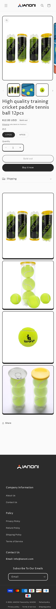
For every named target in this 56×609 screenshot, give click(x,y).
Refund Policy (13, 528)
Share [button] (8, 423)
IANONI (16, 602)
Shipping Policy (14, 535)
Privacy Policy (13, 521)
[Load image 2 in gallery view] (28, 90)
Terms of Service (14, 541)
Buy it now (28, 167)
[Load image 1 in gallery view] (13, 90)
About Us (10, 495)
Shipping (5, 124)
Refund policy (44, 602)
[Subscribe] (44, 577)
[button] (6, 5)
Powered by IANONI (28, 602)
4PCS (24, 135)
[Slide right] (52, 90)
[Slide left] (3, 90)
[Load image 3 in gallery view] (42, 90)
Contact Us (11, 502)
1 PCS (10, 135)
